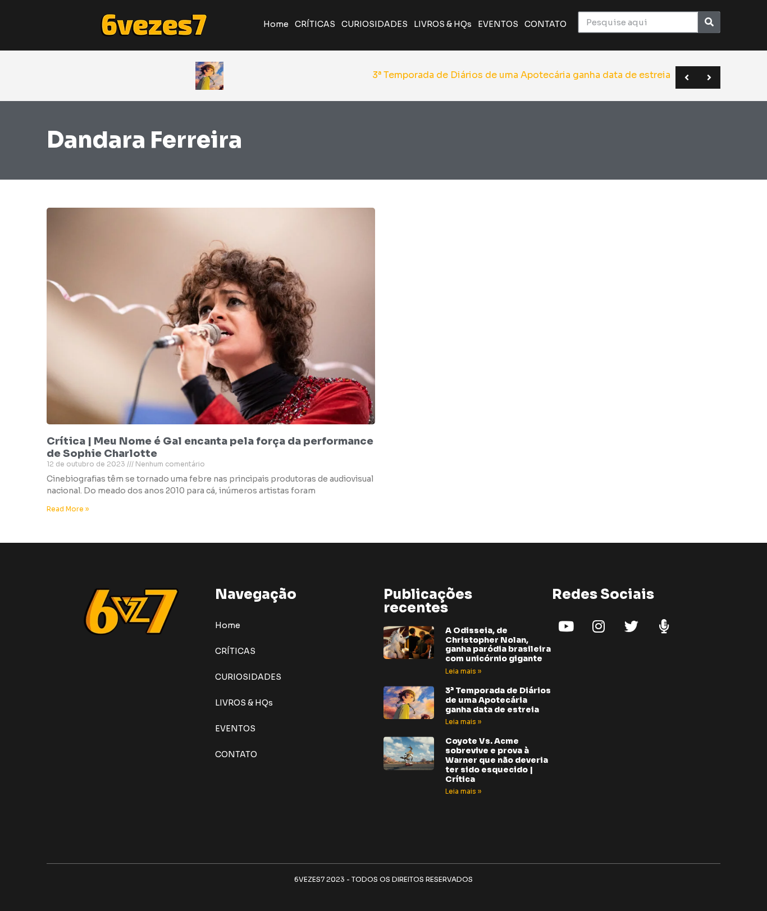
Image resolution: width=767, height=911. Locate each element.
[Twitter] (631, 626)
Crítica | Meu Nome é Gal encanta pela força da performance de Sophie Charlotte (210, 447)
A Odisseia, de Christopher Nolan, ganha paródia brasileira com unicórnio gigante (498, 644)
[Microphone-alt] (664, 626)
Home (276, 24)
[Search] (709, 22)
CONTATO (545, 24)
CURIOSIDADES (374, 24)
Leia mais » (463, 671)
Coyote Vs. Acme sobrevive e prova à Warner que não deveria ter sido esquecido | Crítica (496, 760)
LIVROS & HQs (443, 24)
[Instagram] (599, 626)
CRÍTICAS (315, 24)
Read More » (68, 509)
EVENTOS (498, 24)
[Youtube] (566, 626)
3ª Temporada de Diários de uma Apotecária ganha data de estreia (498, 700)
